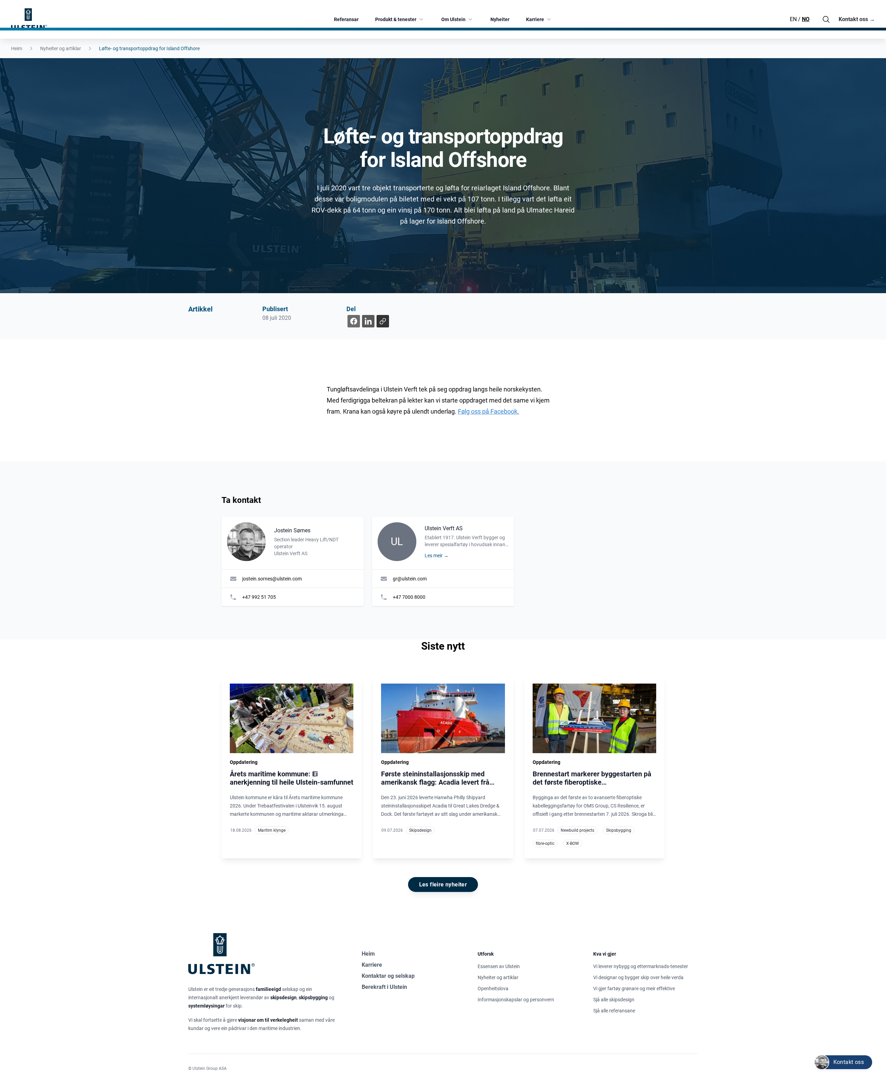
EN (793, 19)
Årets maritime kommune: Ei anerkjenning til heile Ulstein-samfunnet (291, 778)
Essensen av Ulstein (499, 966)
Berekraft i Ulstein (384, 987)
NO (806, 19)
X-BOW (572, 843)
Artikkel (200, 309)
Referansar (346, 19)
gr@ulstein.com (410, 578)
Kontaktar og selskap (388, 976)
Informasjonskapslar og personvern (516, 999)
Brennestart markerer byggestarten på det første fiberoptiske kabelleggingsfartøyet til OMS (592, 782)
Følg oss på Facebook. (488, 411)
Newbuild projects (577, 830)
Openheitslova (493, 988)
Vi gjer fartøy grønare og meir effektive (634, 988)
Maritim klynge (272, 830)
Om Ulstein (453, 19)
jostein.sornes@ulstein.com (272, 578)
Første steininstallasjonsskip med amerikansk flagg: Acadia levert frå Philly (435, 782)
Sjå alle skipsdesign (613, 999)
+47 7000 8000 (409, 597)
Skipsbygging (618, 830)
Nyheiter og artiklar (60, 48)
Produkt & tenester (395, 19)
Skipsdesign (420, 830)
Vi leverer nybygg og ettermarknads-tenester (640, 966)
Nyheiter (499, 19)
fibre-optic (545, 843)
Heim (16, 48)
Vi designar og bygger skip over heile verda (638, 977)
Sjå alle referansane (614, 1010)
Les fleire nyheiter (443, 884)
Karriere (535, 19)
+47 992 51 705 (259, 597)
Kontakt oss (857, 19)
